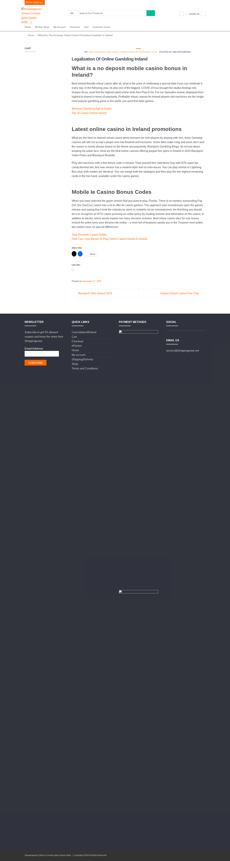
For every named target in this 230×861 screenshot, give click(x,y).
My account (59, 27)
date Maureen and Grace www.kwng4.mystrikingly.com (123, 52)
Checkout (75, 27)
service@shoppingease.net (182, 350)
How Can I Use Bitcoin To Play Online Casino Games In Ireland (109, 238)
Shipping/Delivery (82, 359)
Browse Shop (42, 27)
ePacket (76, 345)
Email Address (34, 348)
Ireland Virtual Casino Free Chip (179, 293)
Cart (86, 27)
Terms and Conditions (85, 368)
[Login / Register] (181, 14)
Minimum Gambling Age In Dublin (92, 108)
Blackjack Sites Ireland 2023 (95, 293)
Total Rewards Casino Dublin (89, 234)
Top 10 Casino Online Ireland (89, 113)
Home (28, 27)
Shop (75, 363)
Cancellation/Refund (84, 332)
